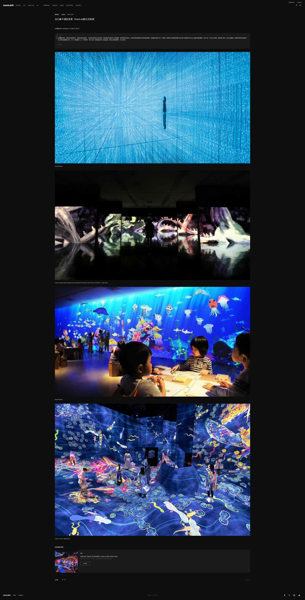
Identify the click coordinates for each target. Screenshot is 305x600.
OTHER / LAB (31, 5)
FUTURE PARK (69, 5)
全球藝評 (60, 44)
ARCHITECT (78, 5)
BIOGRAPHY (292, 2)
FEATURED (18, 5)
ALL (37, 5)
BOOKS (62, 5)
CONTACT (299, 2)
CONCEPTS (55, 5)
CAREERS (20, 595)
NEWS (14, 595)
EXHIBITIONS (46, 5)
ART (24, 5)
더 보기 (85, 563)
